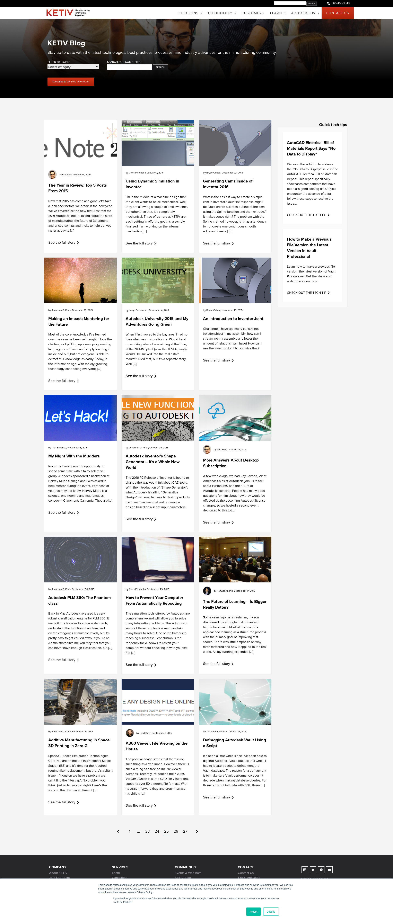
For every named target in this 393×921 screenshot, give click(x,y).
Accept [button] (253, 911)
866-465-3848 (341, 3)
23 (147, 831)
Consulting (120, 877)
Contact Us (246, 872)
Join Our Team (59, 877)
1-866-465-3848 (249, 877)
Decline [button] (271, 911)
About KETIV (58, 872)
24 (157, 831)
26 (176, 831)
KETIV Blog (183, 877)
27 (185, 831)
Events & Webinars (188, 872)
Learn (116, 872)
